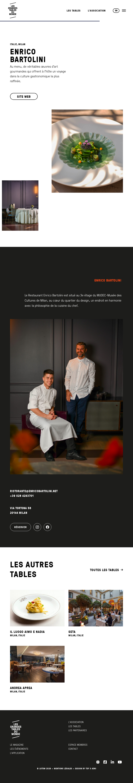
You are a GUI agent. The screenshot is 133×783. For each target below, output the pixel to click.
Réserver (20, 527)
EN (116, 10)
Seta (72, 631)
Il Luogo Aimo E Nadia (27, 631)
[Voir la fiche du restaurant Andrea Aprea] (37, 664)
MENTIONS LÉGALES (63, 768)
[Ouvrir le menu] (124, 10)
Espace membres (78, 744)
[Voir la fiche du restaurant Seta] (95, 608)
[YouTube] (119, 762)
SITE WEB (24, 96)
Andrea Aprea (21, 687)
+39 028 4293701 (22, 496)
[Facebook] (47, 527)
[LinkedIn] (112, 762)
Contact (73, 748)
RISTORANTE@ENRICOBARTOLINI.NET (34, 491)
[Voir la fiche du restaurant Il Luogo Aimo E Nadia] (37, 608)
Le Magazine (17, 744)
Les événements (19, 748)
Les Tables (74, 10)
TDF (87, 768)
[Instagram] (37, 527)
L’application (17, 753)
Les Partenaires (77, 730)
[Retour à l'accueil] (13, 10)
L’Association (97, 10)
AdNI (94, 768)
